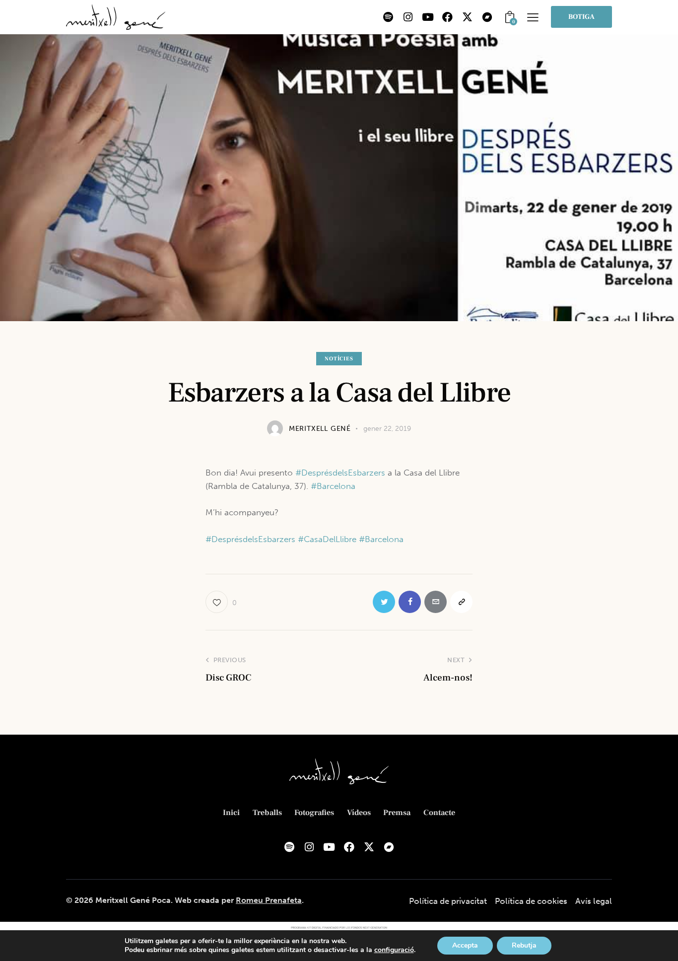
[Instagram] (408, 16)
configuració (394, 950)
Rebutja (524, 945)
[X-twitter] (467, 16)
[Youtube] (427, 16)
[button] (533, 17)
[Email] (435, 602)
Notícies (339, 358)
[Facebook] (447, 16)
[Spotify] (388, 16)
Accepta (465, 945)
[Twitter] (384, 602)
